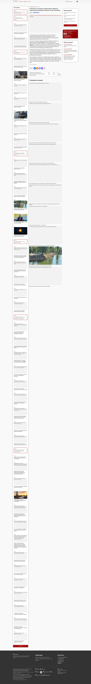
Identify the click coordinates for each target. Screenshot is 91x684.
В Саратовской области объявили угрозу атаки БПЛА (69, 22)
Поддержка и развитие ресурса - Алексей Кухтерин (62, 673)
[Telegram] (36, 12)
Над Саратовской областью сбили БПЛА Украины (69, 16)
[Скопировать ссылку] (39, 12)
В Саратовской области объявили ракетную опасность (70, 13)
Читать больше (70, 25)
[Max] (64, 34)
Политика (47, 657)
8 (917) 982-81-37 (70, 33)
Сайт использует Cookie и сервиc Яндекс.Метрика (20, 679)
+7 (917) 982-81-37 (61, 658)
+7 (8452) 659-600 (61, 660)
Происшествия (41, 657)
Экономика (37, 658)
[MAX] (38, 12)
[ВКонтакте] (34, 12)
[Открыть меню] (77, 1)
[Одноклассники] (35, 12)
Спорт (51, 658)
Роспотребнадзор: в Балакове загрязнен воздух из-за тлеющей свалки (69, 19)
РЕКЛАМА (59, 663)
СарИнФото (37, 660)
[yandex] (39, 675)
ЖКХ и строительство (42, 658)
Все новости (17, 7)
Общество (36, 657)
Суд (45, 657)
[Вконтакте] (41, 672)
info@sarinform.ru (68, 37)
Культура (48, 658)
